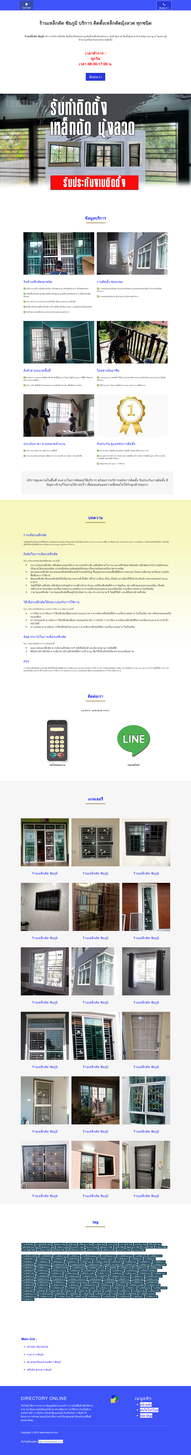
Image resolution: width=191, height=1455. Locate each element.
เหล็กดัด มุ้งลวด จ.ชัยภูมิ (39, 1369)
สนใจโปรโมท (149, 1410)
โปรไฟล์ (26, 7)
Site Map (146, 1415)
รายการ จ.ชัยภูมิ (35, 1354)
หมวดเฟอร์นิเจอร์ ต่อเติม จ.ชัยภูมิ (44, 1362)
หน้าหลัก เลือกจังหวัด (37, 1346)
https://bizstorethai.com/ (50, 1441)
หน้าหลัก (146, 1404)
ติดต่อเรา (164, 7)
